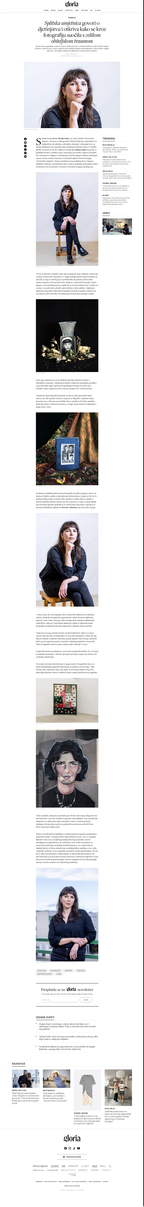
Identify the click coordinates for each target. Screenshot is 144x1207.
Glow (60, 10)
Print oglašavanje (95, 1182)
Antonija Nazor (73, 54)
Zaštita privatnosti (50, 1182)
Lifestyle (69, 10)
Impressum (39, 1182)
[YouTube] (78, 1148)
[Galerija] (72, 95)
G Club (97, 10)
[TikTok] (74, 1148)
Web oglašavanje (64, 1182)
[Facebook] (65, 1148)
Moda (53, 10)
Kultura (84, 10)
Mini (77, 10)
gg (91, 10)
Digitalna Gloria (73, 1157)
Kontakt (105, 1182)
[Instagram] (69, 1148)
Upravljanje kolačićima (72, 1186)
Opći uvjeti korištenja (79, 1182)
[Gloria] (71, 4)
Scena (46, 10)
